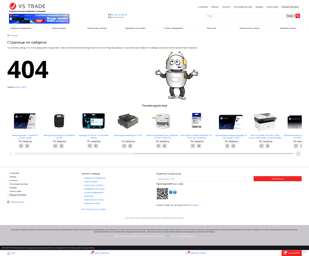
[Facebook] (170, 192)
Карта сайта (118, 236)
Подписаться (277, 178)
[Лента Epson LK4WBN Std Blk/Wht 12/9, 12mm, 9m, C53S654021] (196, 122)
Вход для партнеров (290, 7)
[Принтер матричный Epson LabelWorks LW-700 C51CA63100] (162, 122)
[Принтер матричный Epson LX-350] (127, 122)
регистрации (193, 205)
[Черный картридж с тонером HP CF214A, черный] (24, 122)
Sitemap (127, 236)
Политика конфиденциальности (183, 236)
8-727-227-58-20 (119, 15)
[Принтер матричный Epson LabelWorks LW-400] (59, 122)
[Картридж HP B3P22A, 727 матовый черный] (93, 122)
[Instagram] (175, 192)
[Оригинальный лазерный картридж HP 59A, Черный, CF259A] (231, 122)
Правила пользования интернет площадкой (148, 236)
